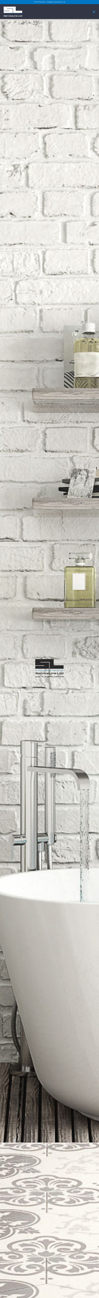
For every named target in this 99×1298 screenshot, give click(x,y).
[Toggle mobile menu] (94, 12)
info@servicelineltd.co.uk (56, 2)
